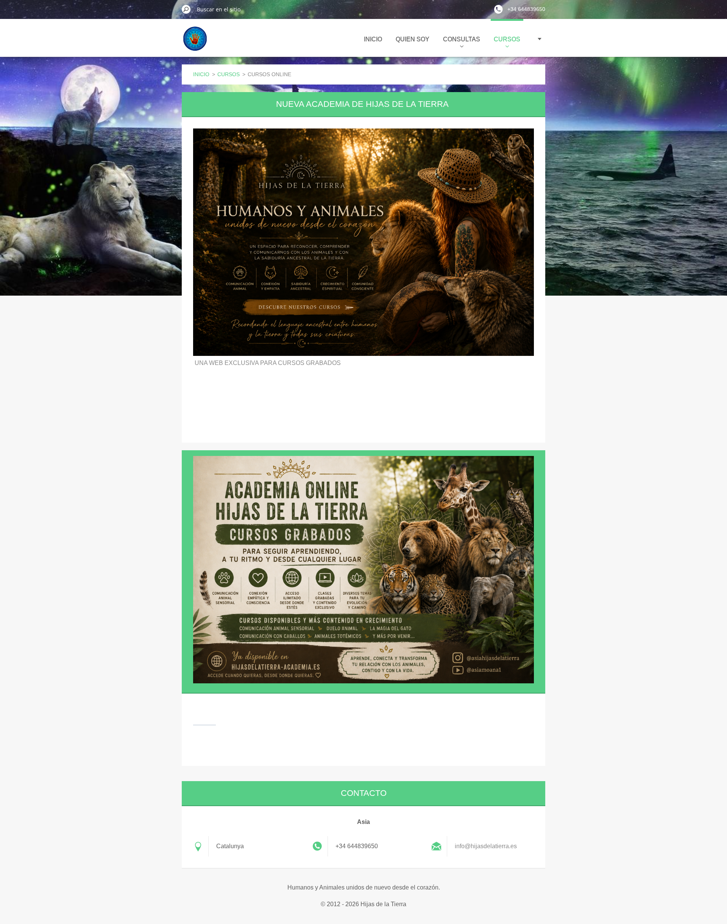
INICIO (373, 39)
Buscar (186, 9)
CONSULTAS (461, 39)
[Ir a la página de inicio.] (195, 43)
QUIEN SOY (412, 39)
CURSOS (507, 39)
